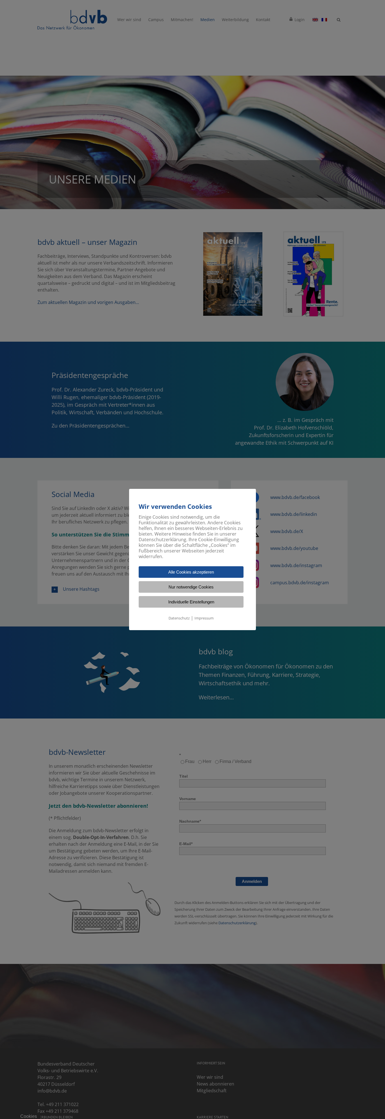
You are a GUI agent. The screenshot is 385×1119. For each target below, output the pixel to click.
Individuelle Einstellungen (191, 601)
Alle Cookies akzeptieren (191, 572)
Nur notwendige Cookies (191, 587)
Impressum (204, 618)
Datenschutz (179, 618)
